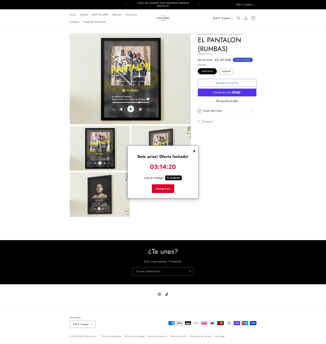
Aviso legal (220, 336)
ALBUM (226, 71)
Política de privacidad (134, 336)
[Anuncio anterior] (127, 4)
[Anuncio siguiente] (199, 4)
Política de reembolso (111, 336)
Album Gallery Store (87, 336)
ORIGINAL (207, 71)
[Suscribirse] (189, 271)
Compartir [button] (207, 121)
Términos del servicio (157, 336)
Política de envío (178, 336)
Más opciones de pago (227, 100)
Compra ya (163, 188)
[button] (238, 18)
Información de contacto (201, 336)
